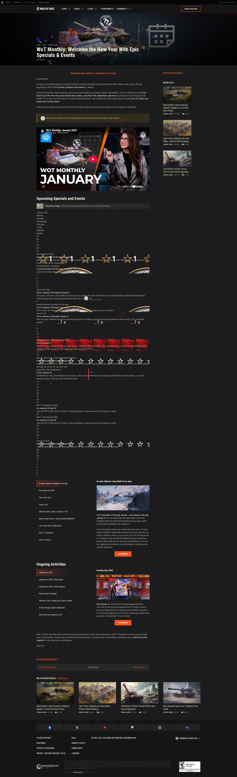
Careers (75, 753)
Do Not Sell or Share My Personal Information (113, 738)
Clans (90, 9)
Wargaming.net (78, 772)
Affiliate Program (45, 748)
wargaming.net (48, 766)
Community (122, 9)
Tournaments (107, 9)
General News (53, 45)
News (44, 45)
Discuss (187, 114)
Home (38, 45)
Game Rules (77, 748)
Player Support (44, 738)
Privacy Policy (78, 743)
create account (230, 2)
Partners (41, 743)
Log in (220, 2)
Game (64, 9)
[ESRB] (189, 766)
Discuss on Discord (172, 73)
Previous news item (48, 667)
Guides (77, 9)
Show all (62, 678)
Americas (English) (188, 738)
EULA (74, 738)
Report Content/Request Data (51, 753)
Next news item (139, 667)
